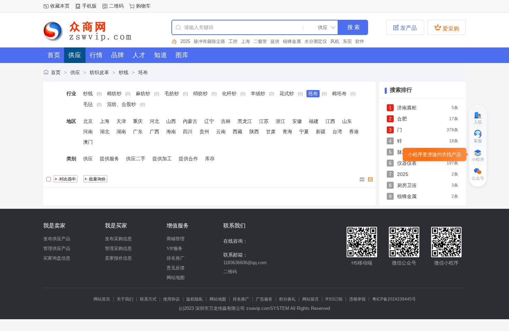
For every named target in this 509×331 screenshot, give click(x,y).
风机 (334, 41)
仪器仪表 (407, 163)
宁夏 (304, 131)
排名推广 (176, 258)
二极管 (260, 41)
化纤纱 (229, 93)
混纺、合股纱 (121, 104)
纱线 (123, 72)
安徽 (297, 121)
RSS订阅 (333, 299)
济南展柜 (407, 107)
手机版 (89, 6)
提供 (274, 41)
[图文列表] (370, 179)
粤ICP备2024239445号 (394, 299)
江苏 (264, 121)
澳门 (88, 142)
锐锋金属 (292, 41)
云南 (221, 131)
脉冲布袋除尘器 (209, 41)
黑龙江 (245, 121)
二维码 (116, 6)
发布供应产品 (56, 238)
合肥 (402, 119)
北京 (88, 121)
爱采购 (446, 28)
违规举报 (357, 299)
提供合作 (188, 158)
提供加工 (162, 158)
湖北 (104, 131)
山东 (347, 121)
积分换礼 (287, 299)
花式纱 (286, 93)
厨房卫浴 (407, 185)
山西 (171, 121)
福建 (314, 121)
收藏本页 (60, 6)
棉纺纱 (114, 93)
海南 (171, 131)
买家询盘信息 (56, 258)
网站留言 (310, 299)
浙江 (280, 121)
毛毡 (88, 104)
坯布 (143, 72)
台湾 (337, 131)
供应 (75, 72)
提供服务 (109, 158)
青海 (287, 131)
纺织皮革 (99, 72)
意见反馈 (176, 267)
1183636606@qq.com (245, 262)
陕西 (254, 131)
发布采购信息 (118, 238)
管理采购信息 (118, 248)
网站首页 (101, 299)
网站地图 (176, 277)
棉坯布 (339, 93)
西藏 (237, 131)
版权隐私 (194, 299)
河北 (154, 121)
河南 (88, 131)
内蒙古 (190, 121)
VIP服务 (174, 248)
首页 (56, 72)
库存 (210, 158)
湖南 (121, 131)
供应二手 (135, 158)
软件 (359, 41)
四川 (188, 131)
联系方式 (148, 299)
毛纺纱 (171, 93)
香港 (354, 131)
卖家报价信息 (118, 258)
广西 (154, 131)
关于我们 (125, 299)
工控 (233, 41)
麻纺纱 (143, 93)
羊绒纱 (258, 93)
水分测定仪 (315, 41)
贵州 (204, 131)
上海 (245, 41)
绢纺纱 (200, 93)
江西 (330, 121)
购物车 (143, 6)
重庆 (138, 121)
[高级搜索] (174, 41)
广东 (138, 131)
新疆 (320, 131)
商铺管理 (176, 238)
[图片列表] (362, 179)
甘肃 (271, 131)
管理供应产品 (56, 248)
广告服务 (264, 299)
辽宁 (209, 121)
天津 (121, 121)
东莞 (347, 41)
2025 (185, 41)
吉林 (226, 121)
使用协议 (171, 299)
